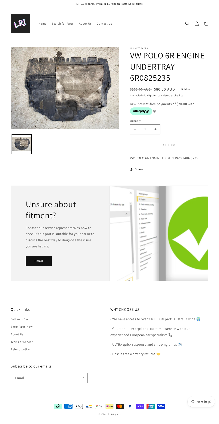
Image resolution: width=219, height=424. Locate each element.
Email (38, 261)
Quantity (135, 121)
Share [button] (139, 169)
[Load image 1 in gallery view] (21, 144)
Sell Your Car (19, 319)
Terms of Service (22, 342)
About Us (17, 334)
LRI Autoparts (113, 414)
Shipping (151, 95)
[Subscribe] (82, 378)
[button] (187, 23)
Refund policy (20, 349)
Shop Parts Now (22, 327)
